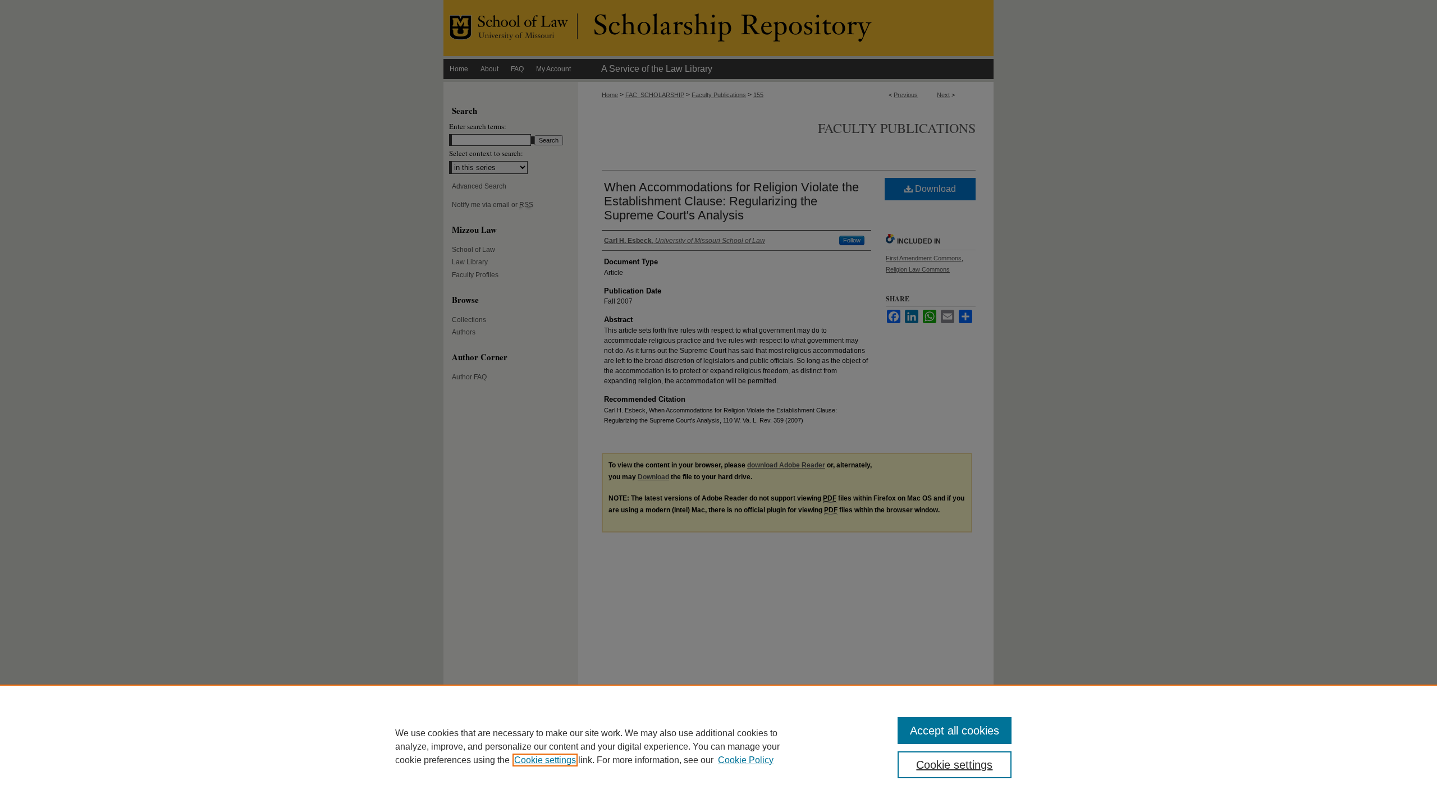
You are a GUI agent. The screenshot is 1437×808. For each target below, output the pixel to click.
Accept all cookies (954, 730)
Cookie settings (545, 760)
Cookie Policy (746, 760)
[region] (718, 746)
